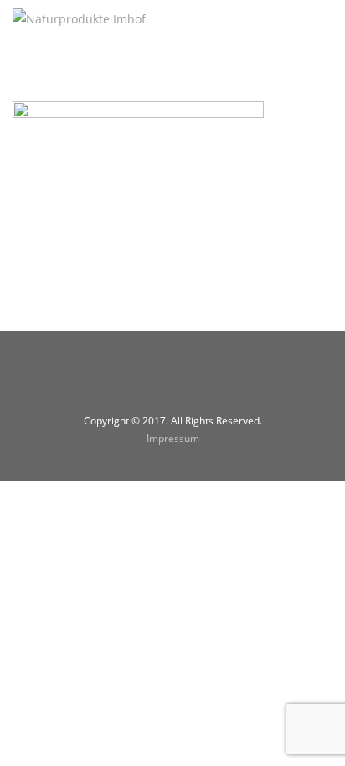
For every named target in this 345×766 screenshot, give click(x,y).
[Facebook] (151, 381)
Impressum (173, 438)
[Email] (193, 381)
